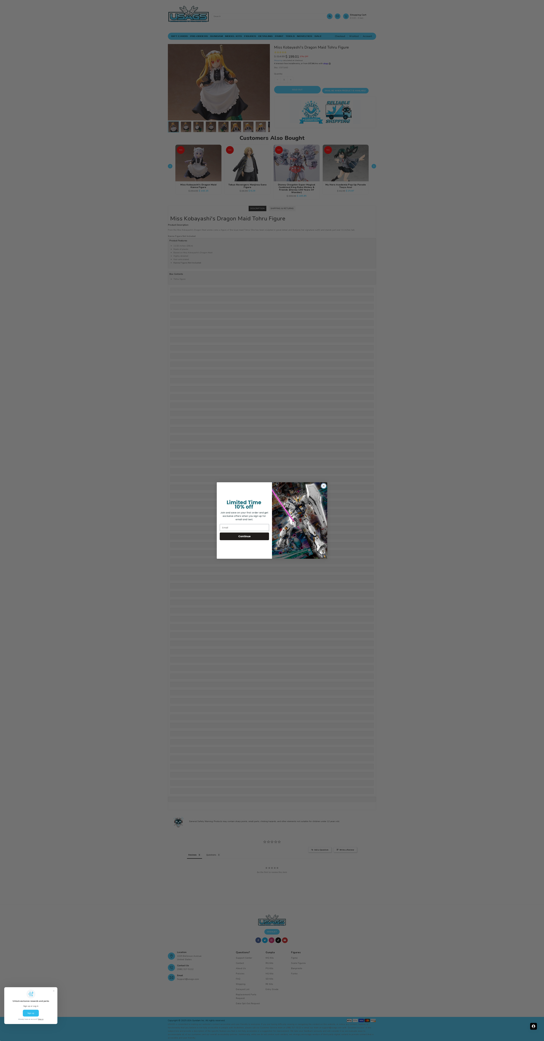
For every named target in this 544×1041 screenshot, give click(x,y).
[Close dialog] (323, 485)
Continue (244, 536)
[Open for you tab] (533, 1026)
